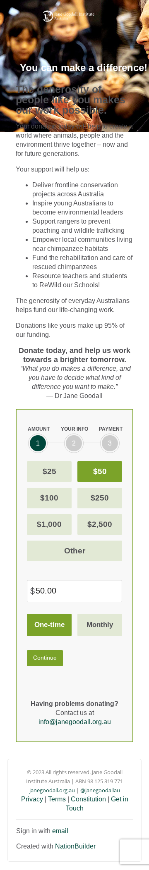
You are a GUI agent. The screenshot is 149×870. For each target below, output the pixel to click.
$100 (49, 497)
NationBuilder (75, 846)
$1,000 (49, 524)
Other (74, 550)
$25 (49, 471)
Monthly (100, 625)
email (60, 830)
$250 (100, 497)
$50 (100, 471)
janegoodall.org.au (52, 790)
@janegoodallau (100, 790)
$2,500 (99, 524)
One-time (49, 625)
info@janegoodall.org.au (74, 721)
